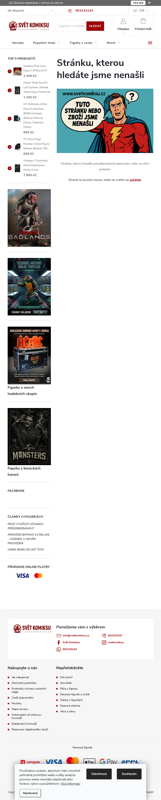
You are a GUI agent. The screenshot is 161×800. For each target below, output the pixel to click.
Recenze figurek (82, 747)
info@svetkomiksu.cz (76, 635)
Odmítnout (99, 774)
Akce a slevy (67, 711)
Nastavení (30, 793)
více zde (138, 3)
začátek (135, 180)
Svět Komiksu (71, 642)
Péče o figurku (69, 688)
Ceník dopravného (23, 698)
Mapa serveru (20, 709)
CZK (141, 10)
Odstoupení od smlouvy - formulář (27, 716)
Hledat (95, 26)
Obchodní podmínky (24, 683)
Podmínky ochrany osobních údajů (29, 690)
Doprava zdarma (70, 705)
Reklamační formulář (24, 724)
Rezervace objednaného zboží (30, 729)
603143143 (115, 635)
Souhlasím (129, 774)
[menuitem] (18, 43)
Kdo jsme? (66, 677)
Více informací (70, 784)
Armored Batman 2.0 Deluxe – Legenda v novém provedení (28, 539)
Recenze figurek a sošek (75, 694)
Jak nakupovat (16, 10)
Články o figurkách (71, 700)
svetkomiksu (116, 642)
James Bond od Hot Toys (26, 549)
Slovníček (66, 683)
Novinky (16, 703)
